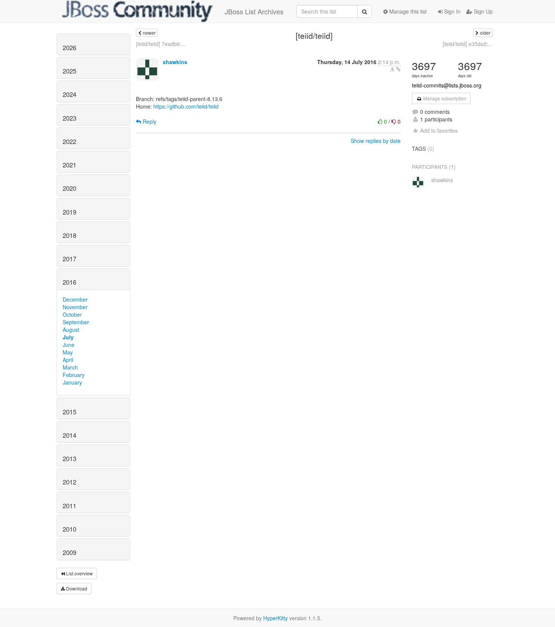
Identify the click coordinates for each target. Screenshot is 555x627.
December (75, 299)
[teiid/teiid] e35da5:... (468, 44)
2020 (69, 188)
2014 (69, 435)
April (68, 359)
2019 (69, 211)
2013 (69, 458)
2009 (69, 552)
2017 (69, 258)
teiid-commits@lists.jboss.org (446, 85)
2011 (69, 505)
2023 (69, 118)
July (68, 337)
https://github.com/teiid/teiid (186, 106)
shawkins (175, 62)
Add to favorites (439, 130)
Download (76, 588)
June (68, 344)
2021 (69, 164)
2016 (69, 282)
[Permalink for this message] (398, 69)
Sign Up (482, 11)
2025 (69, 70)
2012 (69, 481)
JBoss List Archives (254, 11)
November (75, 307)
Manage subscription (444, 98)
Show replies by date (376, 140)
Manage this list (407, 11)
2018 (69, 235)
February (74, 375)
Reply (148, 121)
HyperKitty (275, 618)
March (70, 367)
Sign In (451, 11)
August (71, 329)
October (72, 314)
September (76, 322)
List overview (79, 573)
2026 (69, 47)
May (68, 352)
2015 (69, 411)
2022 (69, 141)
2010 (69, 528)
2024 (69, 94)
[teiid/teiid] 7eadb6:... (161, 44)
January (72, 382)
